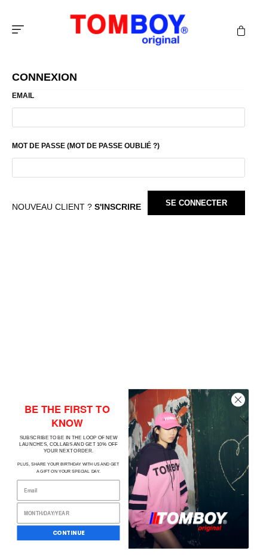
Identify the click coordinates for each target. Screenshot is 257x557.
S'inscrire (117, 207)
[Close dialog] (238, 400)
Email (23, 95)
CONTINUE (68, 533)
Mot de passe (86, 146)
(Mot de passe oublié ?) (113, 146)
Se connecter (196, 202)
